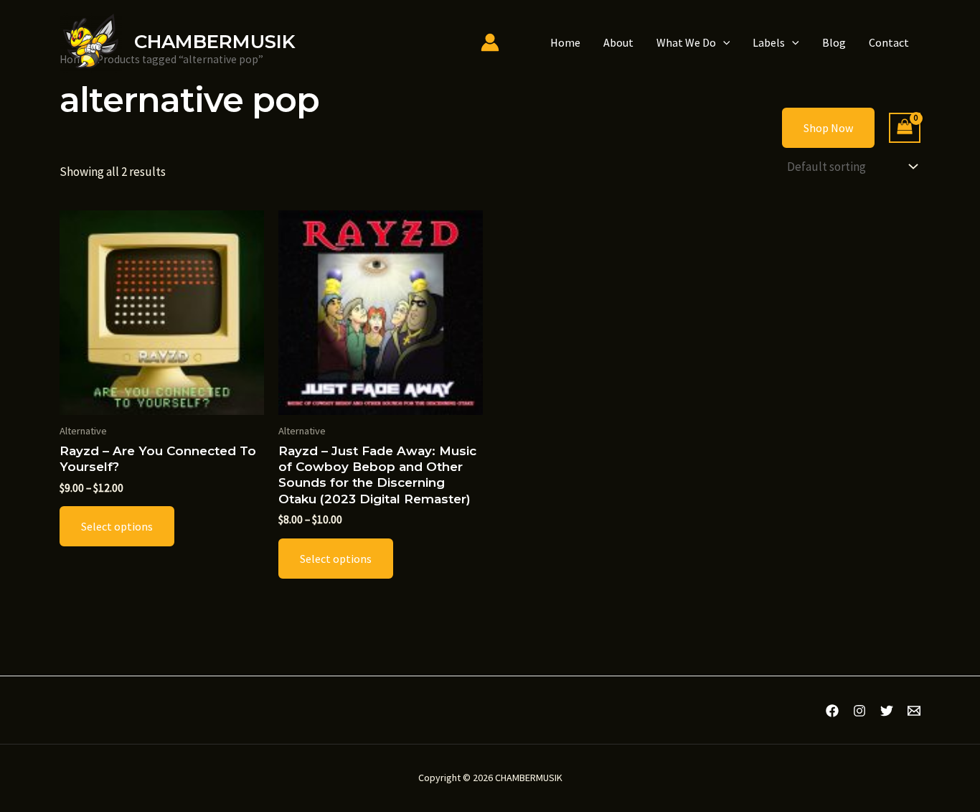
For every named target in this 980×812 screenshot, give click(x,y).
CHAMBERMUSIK (214, 41)
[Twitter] (886, 710)
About (618, 42)
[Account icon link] (490, 42)
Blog (834, 42)
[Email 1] (914, 710)
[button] (723, 42)
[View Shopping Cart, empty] (904, 128)
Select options (117, 526)
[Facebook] (832, 710)
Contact (889, 42)
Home (565, 42)
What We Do (686, 42)
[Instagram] (859, 710)
